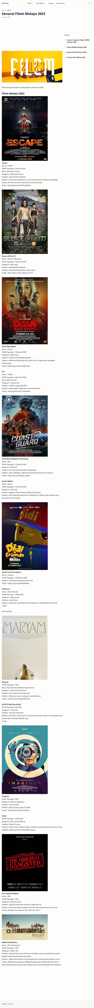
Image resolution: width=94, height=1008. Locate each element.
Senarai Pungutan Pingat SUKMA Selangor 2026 (78, 41)
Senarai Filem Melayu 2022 (76, 57)
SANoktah (5, 3)
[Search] (91, 3)
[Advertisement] (32, 34)
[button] (88, 3)
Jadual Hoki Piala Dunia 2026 (76, 52)
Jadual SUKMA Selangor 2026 (76, 47)
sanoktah (25, 1004)
